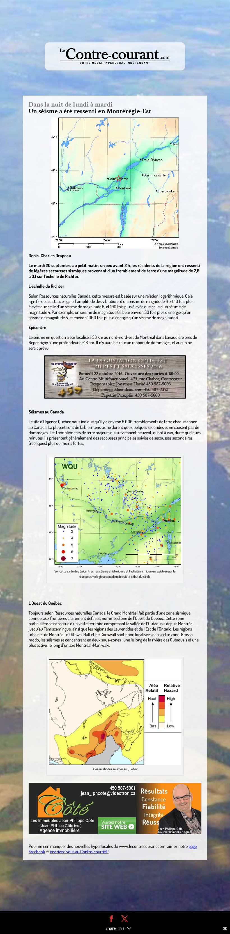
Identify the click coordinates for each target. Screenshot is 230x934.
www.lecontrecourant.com (142, 846)
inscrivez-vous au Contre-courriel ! (79, 851)
